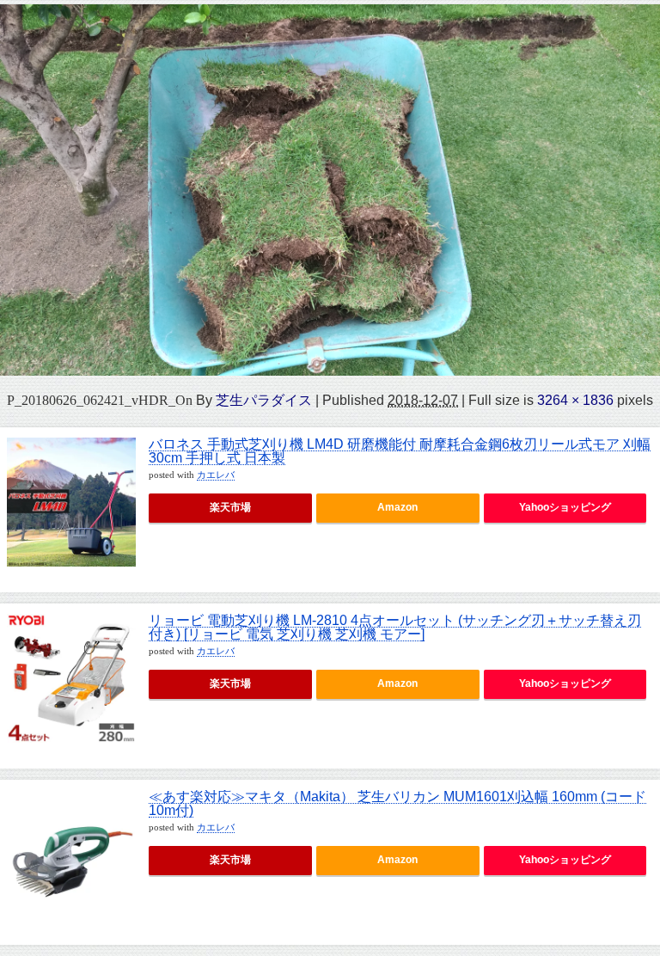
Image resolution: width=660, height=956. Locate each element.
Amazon (397, 507)
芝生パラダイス (264, 400)
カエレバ (216, 475)
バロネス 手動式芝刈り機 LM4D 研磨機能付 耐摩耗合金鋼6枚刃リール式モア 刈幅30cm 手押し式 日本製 (400, 451)
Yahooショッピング (565, 507)
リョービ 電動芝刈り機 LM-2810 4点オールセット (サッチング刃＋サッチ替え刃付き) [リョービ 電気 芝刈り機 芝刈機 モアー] (395, 627)
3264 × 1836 (575, 400)
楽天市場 (230, 507)
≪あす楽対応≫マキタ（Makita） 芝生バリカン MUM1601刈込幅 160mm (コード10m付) (397, 803)
